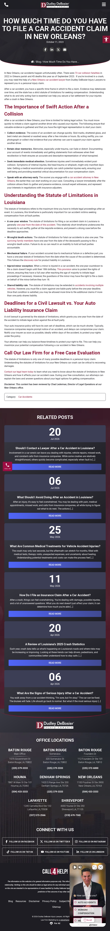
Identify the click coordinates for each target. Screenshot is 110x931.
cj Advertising (64, 920)
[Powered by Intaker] (93, 925)
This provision (64, 269)
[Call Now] (6, 4)
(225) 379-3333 (20, 768)
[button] (106, 39)
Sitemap (56, 907)
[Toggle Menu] (104, 4)
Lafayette (37, 801)
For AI (57, 923)
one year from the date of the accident (36, 224)
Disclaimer (34, 901)
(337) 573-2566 (37, 815)
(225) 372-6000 (90, 768)
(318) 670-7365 (73, 815)
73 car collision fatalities (87, 73)
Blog (10, 901)
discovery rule (31, 260)
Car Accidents (25, 397)
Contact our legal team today (19, 371)
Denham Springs (55, 777)
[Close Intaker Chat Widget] (100, 867)
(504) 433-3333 (20, 791)
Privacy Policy (49, 901)
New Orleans (90, 777)
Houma (20, 777)
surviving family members (20, 240)
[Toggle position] (94, 867)
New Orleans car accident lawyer (48, 79)
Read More (55, 466)
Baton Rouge (20, 750)
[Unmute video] (74, 867)
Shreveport (72, 801)
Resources (21, 901)
